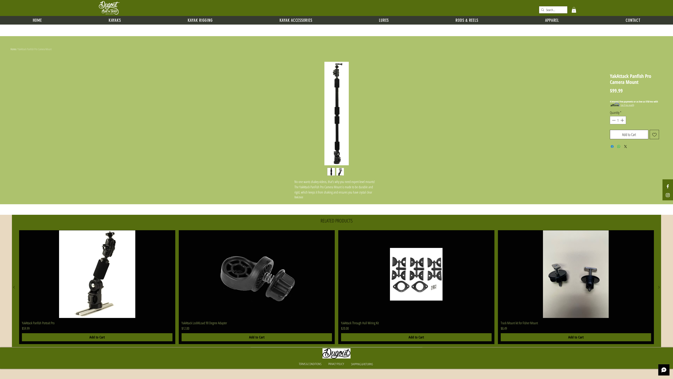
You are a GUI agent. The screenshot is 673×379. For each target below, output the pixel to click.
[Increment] (623, 120)
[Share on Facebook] (612, 146)
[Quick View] (97, 274)
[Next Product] (659, 287)
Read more (298, 196)
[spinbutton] (618, 120)
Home (13, 49)
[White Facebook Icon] (667, 186)
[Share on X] (625, 146)
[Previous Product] (14, 287)
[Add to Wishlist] (654, 134)
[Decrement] (613, 120)
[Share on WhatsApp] (619, 146)
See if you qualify (627, 105)
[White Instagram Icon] (667, 195)
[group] (336, 287)
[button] (574, 10)
